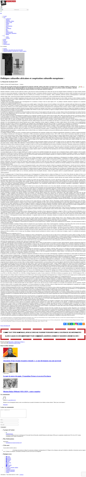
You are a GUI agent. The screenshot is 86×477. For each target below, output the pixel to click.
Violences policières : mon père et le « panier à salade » (15, 51)
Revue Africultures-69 (5, 325)
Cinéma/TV (8, 18)
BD (6, 29)
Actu (4, 17)
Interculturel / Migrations (11, 33)
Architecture (8, 28)
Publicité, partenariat (10, 471)
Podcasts (8, 38)
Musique (8, 19)
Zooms (4, 39)
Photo (7, 27)
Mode (7, 30)
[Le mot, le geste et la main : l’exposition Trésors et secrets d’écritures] (10, 372)
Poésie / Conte (9, 22)
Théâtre (7, 23)
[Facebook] (64, 324)
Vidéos (7, 36)
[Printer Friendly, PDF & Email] (81, 87)
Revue (4, 40)
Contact (7, 472)
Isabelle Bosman (9, 433)
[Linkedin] (71, 324)
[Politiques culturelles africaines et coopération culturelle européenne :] (13, 75)
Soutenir (5, 48)
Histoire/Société (9, 32)
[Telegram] (78, 324)
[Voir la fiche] (6, 432)
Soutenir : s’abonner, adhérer (12, 467)
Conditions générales (10, 469)
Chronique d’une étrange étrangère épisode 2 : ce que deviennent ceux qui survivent (32, 361)
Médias (7, 34)
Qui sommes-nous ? (7, 450)
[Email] (69, 324)
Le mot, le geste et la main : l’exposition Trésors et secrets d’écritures (27, 376)
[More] (83, 324)
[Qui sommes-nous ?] (1, 11)
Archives (21, 474)
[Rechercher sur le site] (1, 7)
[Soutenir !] (43, 334)
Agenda (5, 42)
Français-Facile (6, 44)
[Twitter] (67, 324)
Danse (7, 24)
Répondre (5, 404)
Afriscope (5, 41)
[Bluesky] (81, 324)
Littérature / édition (10, 21)
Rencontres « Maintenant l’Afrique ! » (17, 341)
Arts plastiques (9, 26)
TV (4, 35)
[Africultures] (8, 5)
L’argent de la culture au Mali (14, 343)
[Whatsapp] (74, 324)
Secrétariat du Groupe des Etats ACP (14, 442)
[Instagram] (76, 324)
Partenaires (8, 468)
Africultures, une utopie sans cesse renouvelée (13, 49)
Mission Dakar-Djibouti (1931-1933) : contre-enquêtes (21, 391)
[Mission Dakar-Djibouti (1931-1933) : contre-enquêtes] (10, 387)
